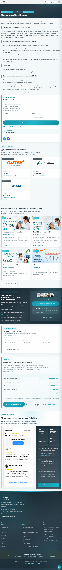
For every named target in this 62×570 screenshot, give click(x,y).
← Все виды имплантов (7, 9)
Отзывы (4, 532)
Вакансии (5, 544)
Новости (4, 538)
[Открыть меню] (59, 2)
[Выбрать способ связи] (59, 567)
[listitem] (45, 2)
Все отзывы (47, 485)
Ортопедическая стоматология (27, 542)
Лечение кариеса (28, 527)
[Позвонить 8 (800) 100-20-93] (55, 2)
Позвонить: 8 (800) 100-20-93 (35, 405)
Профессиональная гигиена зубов (30, 533)
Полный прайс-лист (51, 404)
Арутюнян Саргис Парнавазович (48, 530)
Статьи (4, 541)
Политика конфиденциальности (31, 563)
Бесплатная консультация (46, 303)
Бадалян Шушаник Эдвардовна (49, 537)
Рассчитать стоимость (15, 404)
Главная (3, 6)
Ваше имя (5, 113)
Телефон (34, 113)
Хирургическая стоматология (31, 546)
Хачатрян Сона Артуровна (51, 540)
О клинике (5, 527)
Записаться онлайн (46, 317)
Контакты (5, 546)
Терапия (25, 536)
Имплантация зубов (28, 530)
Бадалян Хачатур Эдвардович (52, 534)
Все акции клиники (8, 283)
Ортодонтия (26, 539)
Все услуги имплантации (11, 349)
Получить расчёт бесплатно (31, 123)
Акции (4, 535)
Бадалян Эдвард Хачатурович (52, 527)
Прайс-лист (5, 530)
